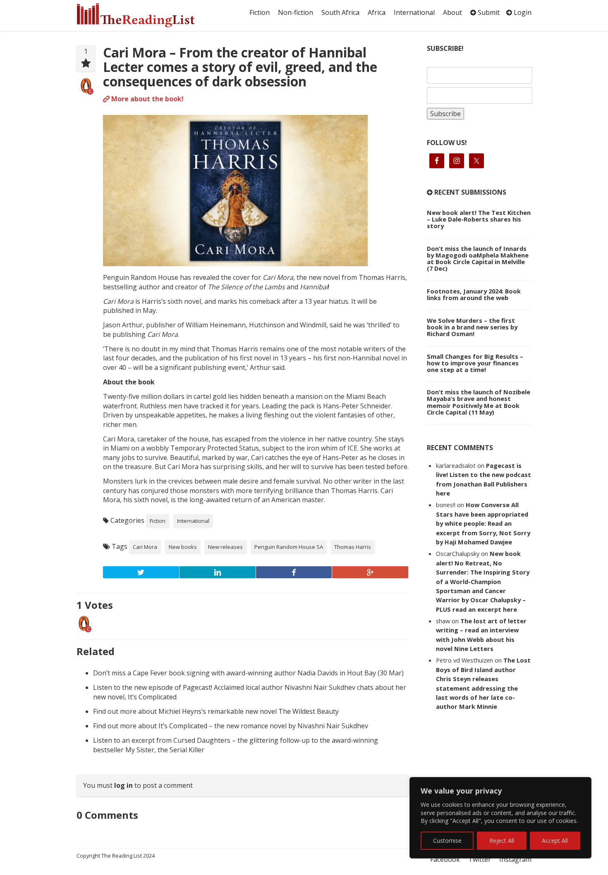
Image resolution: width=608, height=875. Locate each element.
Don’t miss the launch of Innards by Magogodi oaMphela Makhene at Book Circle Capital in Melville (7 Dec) (478, 258)
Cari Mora (145, 547)
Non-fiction (295, 12)
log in (123, 785)
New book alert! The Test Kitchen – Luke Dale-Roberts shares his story (479, 219)
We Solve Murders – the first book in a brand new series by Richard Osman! (472, 327)
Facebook (445, 859)
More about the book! (147, 98)
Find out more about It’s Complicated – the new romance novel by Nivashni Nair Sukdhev (230, 725)
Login (521, 12)
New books (183, 547)
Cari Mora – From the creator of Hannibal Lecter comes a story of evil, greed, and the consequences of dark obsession (240, 66)
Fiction (259, 12)
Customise (447, 840)
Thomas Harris (352, 547)
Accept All (555, 840)
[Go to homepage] (145, 15)
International (414, 12)
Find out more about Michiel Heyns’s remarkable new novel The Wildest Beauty (216, 711)
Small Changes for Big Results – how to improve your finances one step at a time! (475, 363)
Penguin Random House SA (288, 547)
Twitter (479, 859)
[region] (500, 817)
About (452, 12)
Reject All (501, 840)
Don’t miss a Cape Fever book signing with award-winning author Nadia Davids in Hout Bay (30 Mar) (248, 672)
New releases (225, 547)
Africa (376, 12)
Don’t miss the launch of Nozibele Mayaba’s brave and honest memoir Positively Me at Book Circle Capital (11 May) (478, 402)
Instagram (515, 859)
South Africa (340, 12)
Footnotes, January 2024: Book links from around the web (474, 294)
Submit (488, 12)
